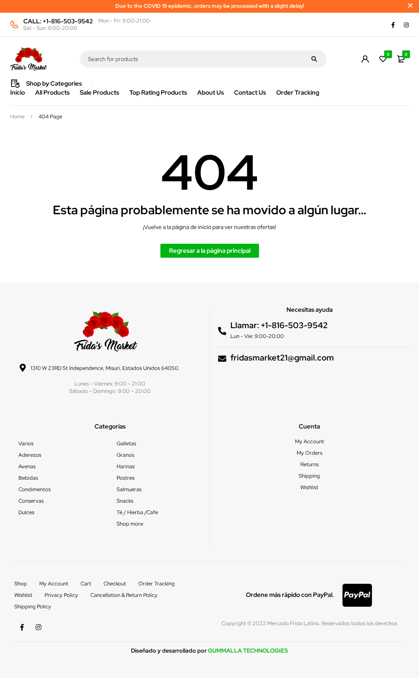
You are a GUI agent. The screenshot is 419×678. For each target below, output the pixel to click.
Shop (20, 583)
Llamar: (245, 325)
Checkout (115, 583)
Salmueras (129, 489)
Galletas (126, 443)
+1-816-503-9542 (68, 21)
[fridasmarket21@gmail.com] (222, 359)
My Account (53, 583)
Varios (26, 443)
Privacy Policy (61, 595)
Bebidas (28, 477)
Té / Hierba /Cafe (137, 512)
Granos (125, 454)
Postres (126, 477)
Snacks (125, 500)
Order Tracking (156, 583)
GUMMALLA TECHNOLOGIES (248, 650)
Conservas (31, 500)
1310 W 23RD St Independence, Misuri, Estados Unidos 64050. (105, 368)
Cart (86, 583)
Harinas (126, 466)
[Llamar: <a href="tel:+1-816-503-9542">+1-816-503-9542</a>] (222, 331)
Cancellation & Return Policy (124, 595)
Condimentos (34, 489)
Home (17, 117)
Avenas (27, 466)
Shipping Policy (32, 606)
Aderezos (29, 454)
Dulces (26, 512)
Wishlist (23, 595)
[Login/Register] (365, 59)
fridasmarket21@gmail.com (282, 357)
